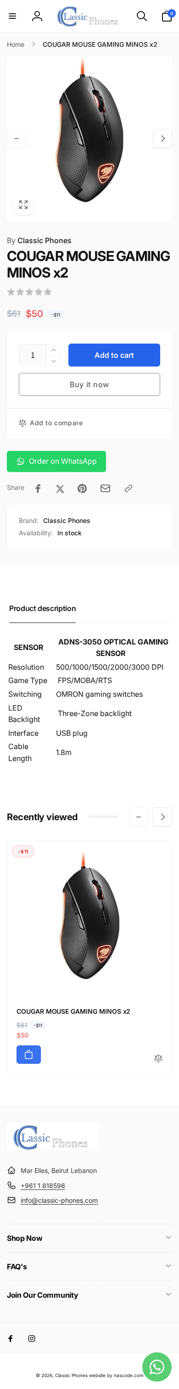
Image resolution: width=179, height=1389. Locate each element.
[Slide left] (16, 138)
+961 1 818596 (43, 1185)
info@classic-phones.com (59, 1200)
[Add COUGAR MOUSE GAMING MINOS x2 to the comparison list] (158, 1059)
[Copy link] (128, 488)
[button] (12, 16)
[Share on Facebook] (38, 488)
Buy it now (89, 384)
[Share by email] (105, 488)
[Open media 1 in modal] (89, 138)
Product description (42, 608)
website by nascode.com (116, 1375)
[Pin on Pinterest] (82, 488)
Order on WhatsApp (63, 461)
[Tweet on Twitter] (60, 488)
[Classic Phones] (53, 1148)
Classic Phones (39, 240)
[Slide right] (162, 138)
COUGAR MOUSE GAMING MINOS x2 (73, 1011)
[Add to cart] (29, 1054)
